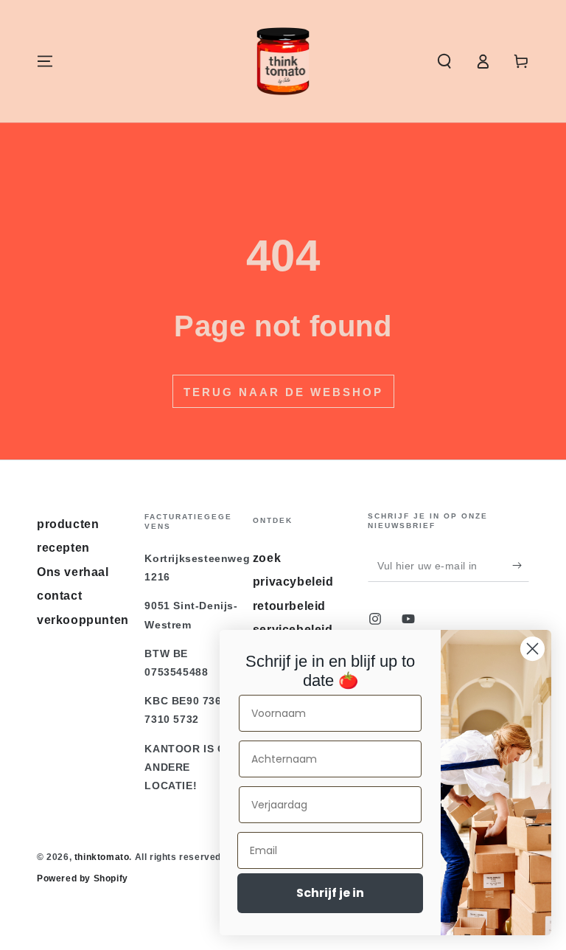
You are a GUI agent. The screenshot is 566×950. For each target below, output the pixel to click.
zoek (267, 558)
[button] (444, 61)
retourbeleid (289, 606)
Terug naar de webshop (283, 392)
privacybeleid (293, 581)
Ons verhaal (73, 572)
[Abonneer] (520, 565)
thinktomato (102, 857)
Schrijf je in (330, 892)
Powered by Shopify (82, 878)
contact (59, 595)
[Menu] (45, 61)
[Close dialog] (532, 649)
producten (68, 524)
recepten (63, 547)
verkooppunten (83, 620)
